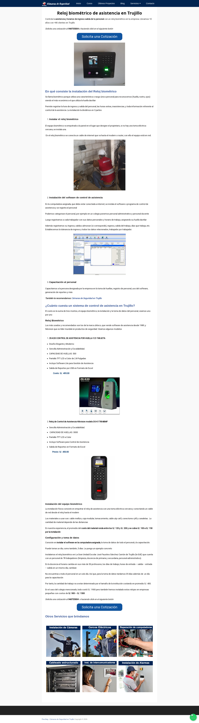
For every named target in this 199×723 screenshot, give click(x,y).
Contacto (150, 3)
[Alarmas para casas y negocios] (136, 676)
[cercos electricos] (99, 641)
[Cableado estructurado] (63, 676)
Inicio (78, 3)
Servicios (134, 3)
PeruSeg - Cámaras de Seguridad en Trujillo (58, 719)
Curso (89, 3)
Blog (122, 3)
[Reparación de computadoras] (136, 641)
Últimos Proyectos (106, 3)
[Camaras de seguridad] (63, 641)
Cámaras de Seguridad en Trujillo (87, 298)
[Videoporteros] (99, 676)
